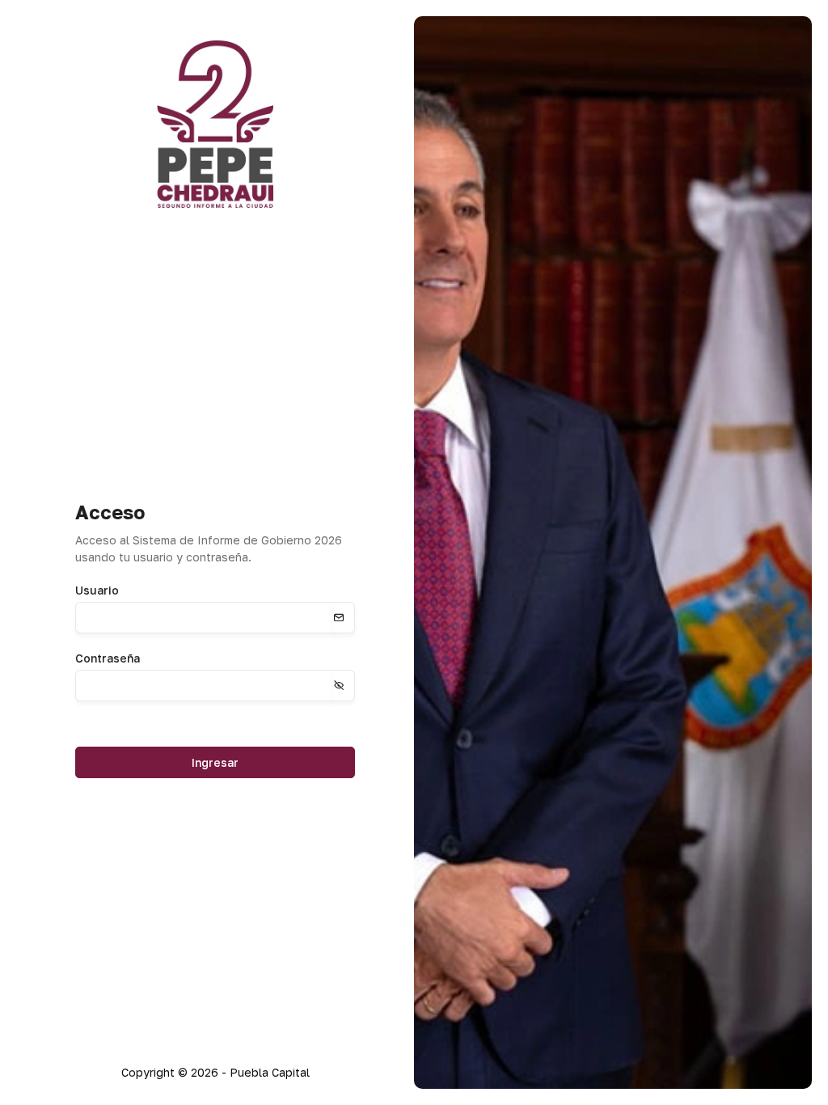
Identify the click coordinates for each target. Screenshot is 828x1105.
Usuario (97, 590)
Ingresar (215, 762)
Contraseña (107, 658)
